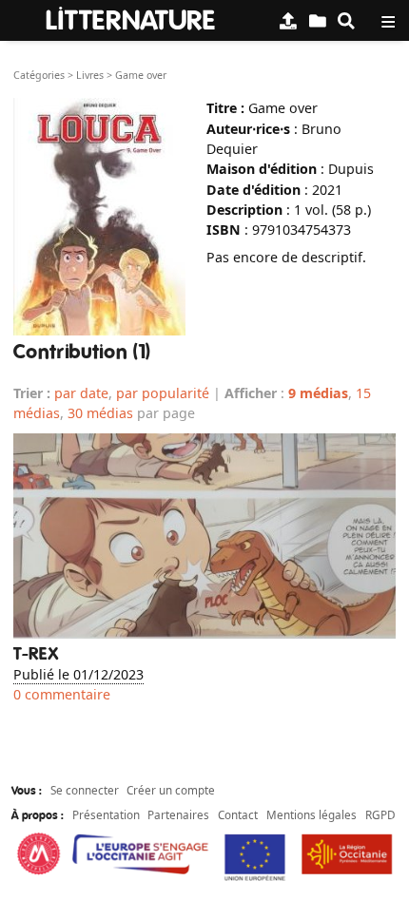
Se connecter (84, 789)
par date (81, 393)
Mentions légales (311, 814)
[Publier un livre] (288, 20)
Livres (90, 75)
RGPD (380, 814)
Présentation (106, 814)
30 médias (100, 413)
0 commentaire (61, 694)
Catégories (39, 75)
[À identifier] (317, 20)
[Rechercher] (346, 20)
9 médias (318, 393)
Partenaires (178, 814)
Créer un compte (171, 789)
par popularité (162, 393)
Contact (238, 814)
